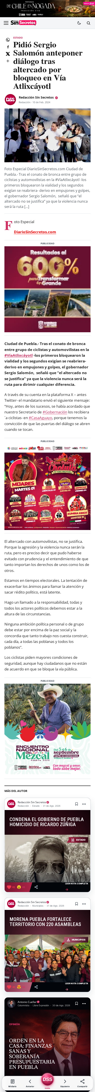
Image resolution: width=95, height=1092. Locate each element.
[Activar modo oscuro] (79, 23)
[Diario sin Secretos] (23, 23)
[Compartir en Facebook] (8, 47)
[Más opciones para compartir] (8, 61)
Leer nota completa (76, 887)
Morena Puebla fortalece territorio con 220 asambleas (45, 922)
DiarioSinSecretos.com (35, 231)
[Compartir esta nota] (36, 887)
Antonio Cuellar (27, 1002)
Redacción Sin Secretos (36, 97)
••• (84, 804)
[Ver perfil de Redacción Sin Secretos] (10, 100)
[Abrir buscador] (88, 23)
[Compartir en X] (8, 54)
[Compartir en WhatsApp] (8, 40)
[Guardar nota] (76, 804)
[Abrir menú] (6, 23)
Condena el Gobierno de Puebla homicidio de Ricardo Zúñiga (47, 822)
